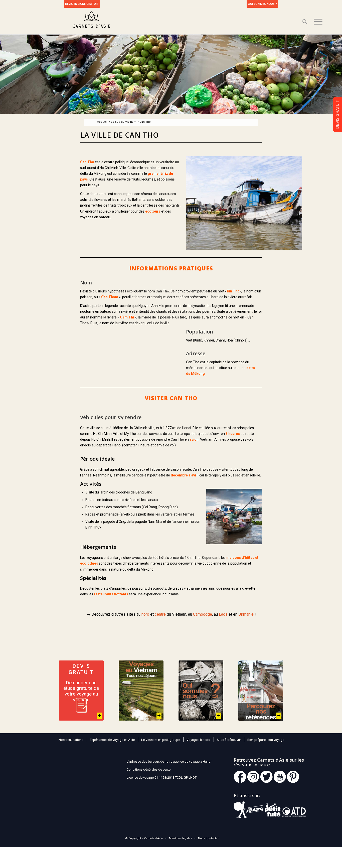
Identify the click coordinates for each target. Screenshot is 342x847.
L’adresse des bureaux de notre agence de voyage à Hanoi (169, 761)
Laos (223, 614)
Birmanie (246, 614)
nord (145, 614)
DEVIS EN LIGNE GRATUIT (82, 4)
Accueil (102, 121)
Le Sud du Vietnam (123, 121)
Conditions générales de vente (148, 769)
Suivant (297, 203)
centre (160, 614)
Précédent (191, 203)
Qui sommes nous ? (262, 4)
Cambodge (202, 614)
